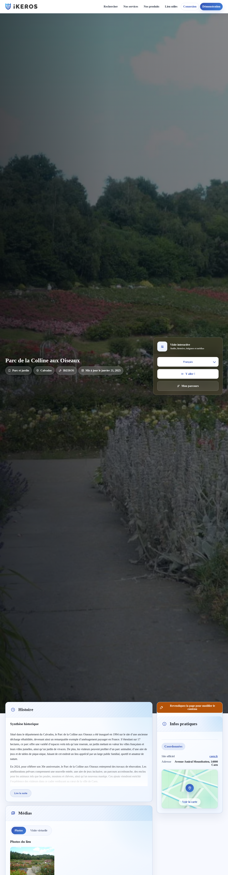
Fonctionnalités (177, 26)
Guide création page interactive (69, 28)
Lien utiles (171, 6)
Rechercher (111, 6)
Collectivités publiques (139, 66)
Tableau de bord (178, 33)
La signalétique (135, 45)
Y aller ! (190, 373)
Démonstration (211, 6)
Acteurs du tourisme (138, 73)
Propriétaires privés (138, 79)
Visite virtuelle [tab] (38, 830)
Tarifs (129, 51)
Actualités (104, 26)
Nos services (130, 6)
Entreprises (133, 85)
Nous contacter (148, 33)
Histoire (102, 33)
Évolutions (104, 39)
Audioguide (133, 39)
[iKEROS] (21, 6)
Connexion (189, 6)
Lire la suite (20, 793)
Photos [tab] (19, 830)
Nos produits (151, 6)
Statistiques (174, 39)
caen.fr (213, 756)
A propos (144, 26)
